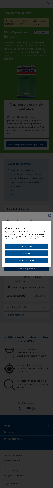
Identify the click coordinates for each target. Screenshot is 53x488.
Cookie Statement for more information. (22, 239)
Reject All (26, 253)
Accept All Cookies (26, 260)
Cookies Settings (26, 246)
